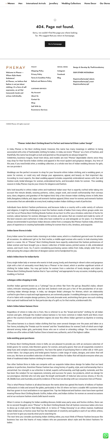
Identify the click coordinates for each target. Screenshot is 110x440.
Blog (59, 77)
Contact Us (35, 99)
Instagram (61, 71)
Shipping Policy (37, 71)
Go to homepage (55, 44)
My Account (35, 92)
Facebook (61, 74)
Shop (33, 103)
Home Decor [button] (90, 3)
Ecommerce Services (39, 109)
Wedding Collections (71, 3)
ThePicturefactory (97, 67)
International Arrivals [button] (36, 3)
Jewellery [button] (53, 3)
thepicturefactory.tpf (81, 84)
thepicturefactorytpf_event (83, 81)
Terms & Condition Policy (41, 77)
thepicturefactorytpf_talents (83, 79)
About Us (34, 96)
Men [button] (20, 3)
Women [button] (11, 3)
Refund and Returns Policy (41, 81)
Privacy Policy (36, 74)
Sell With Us (36, 106)
